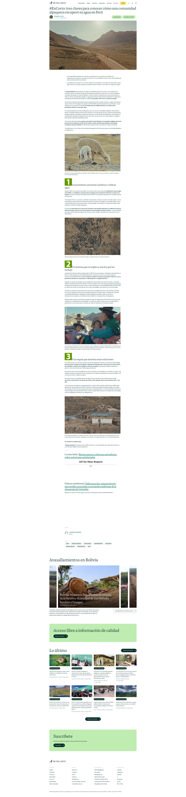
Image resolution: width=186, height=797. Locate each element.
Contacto (74, 772)
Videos (88, 3)
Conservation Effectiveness (101, 781)
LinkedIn (119, 770)
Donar (123, 3)
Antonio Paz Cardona (75, 532)
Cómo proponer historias (78, 781)
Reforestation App (99, 777)
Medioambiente (98, 543)
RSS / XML (120, 784)
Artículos (109, 3)
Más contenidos (53, 784)
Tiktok (119, 781)
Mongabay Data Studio (100, 784)
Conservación (87, 543)
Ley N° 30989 (87, 282)
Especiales (102, 3)
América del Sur (63, 17)
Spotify (82, 492)
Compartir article (129, 17)
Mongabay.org (98, 774)
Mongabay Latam (59, 16)
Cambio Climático (76, 543)
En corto (115, 3)
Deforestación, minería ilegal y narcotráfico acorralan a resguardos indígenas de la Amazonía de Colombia (90, 486)
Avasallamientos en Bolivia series (124, 611)
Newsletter (58, 745)
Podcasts (94, 3)
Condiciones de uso (77, 784)
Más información (59, 636)
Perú (89, 546)
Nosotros (74, 770)
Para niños (97, 772)
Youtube (119, 774)
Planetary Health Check (101, 779)
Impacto (74, 777)
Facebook (119, 779)
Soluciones (108, 543)
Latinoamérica (81, 546)
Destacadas (81, 3)
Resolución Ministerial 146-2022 (112, 283)
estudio (90, 97)
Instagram (120, 772)
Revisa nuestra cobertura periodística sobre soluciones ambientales (91, 456)
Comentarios (116, 17)
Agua (67, 543)
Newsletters (75, 779)
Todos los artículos (128, 650)
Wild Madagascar (99, 770)
